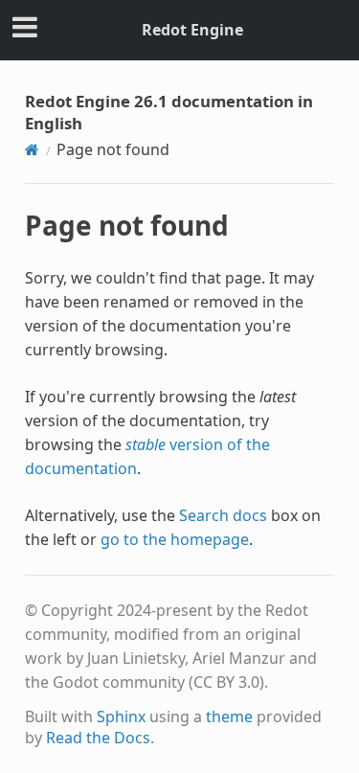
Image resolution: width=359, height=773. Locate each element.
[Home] (32, 149)
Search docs (223, 515)
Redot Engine (192, 29)
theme (229, 716)
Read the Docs (98, 737)
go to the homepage (175, 539)
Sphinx (121, 716)
